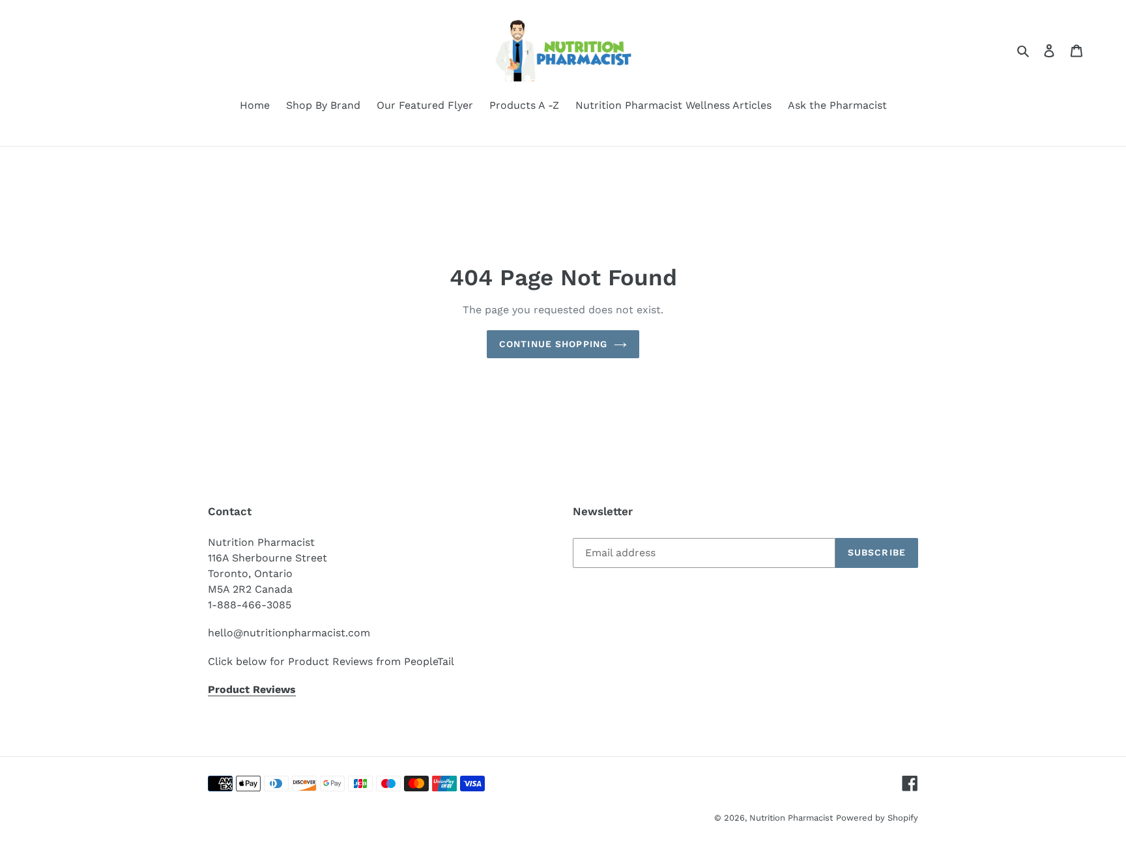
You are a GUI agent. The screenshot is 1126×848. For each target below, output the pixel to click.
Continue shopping (553, 344)
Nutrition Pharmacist (791, 818)
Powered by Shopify (877, 818)
